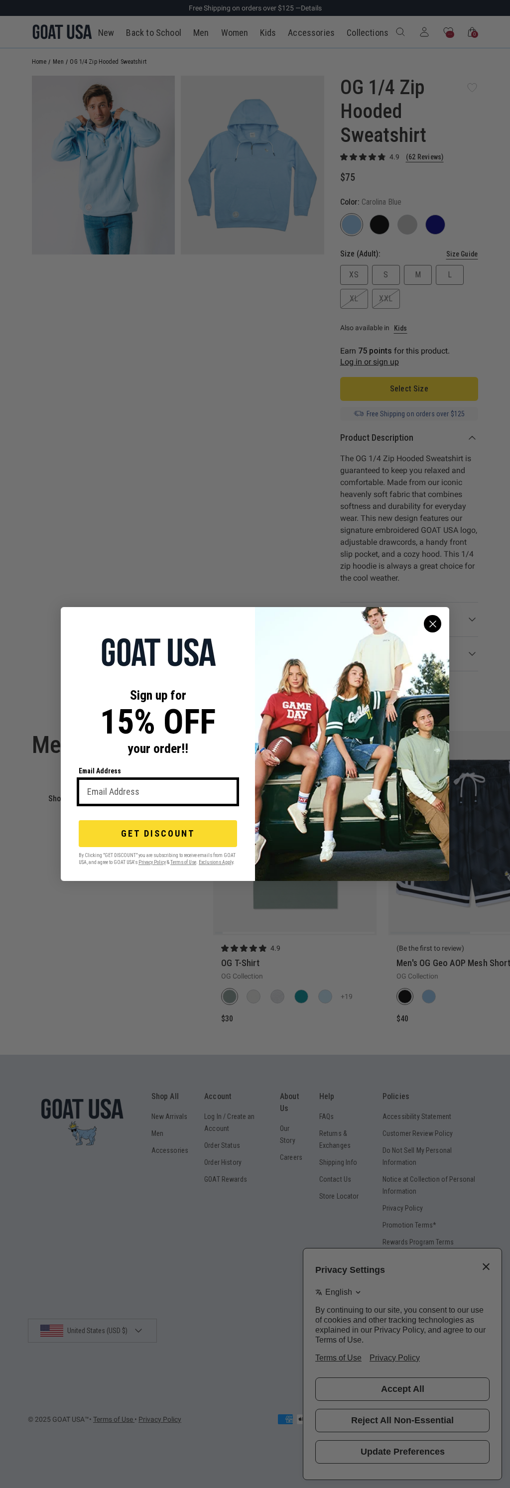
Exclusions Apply (216, 862)
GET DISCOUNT (158, 833)
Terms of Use (183, 862)
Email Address (100, 771)
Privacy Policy (152, 862)
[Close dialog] (432, 623)
